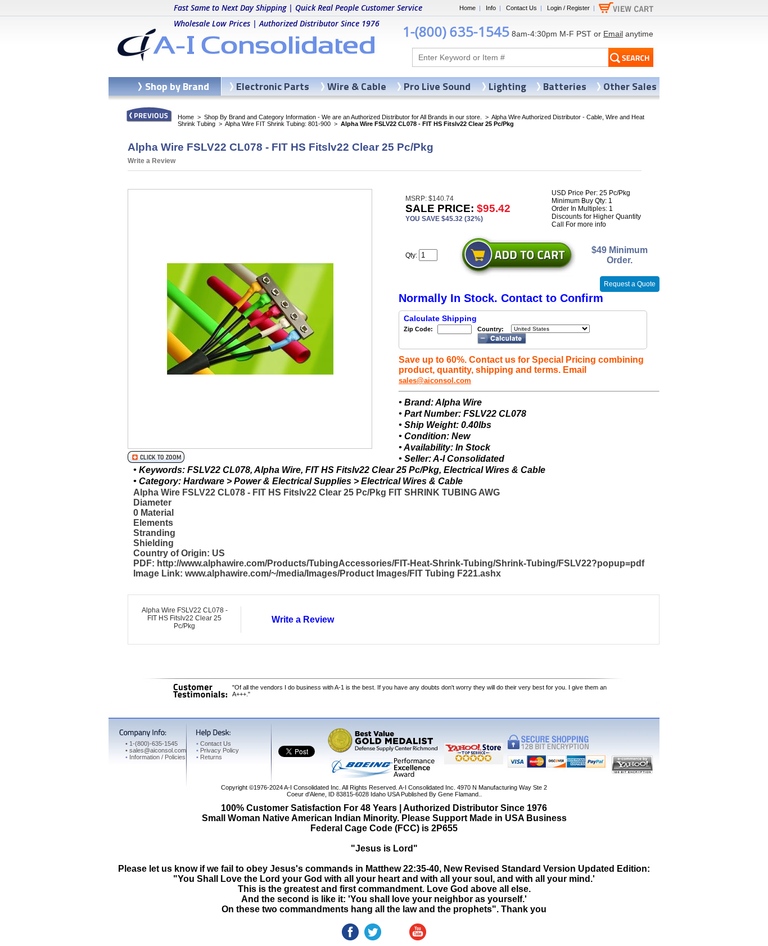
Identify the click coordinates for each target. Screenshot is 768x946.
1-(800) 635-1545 (456, 31)
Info (491, 7)
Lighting (507, 86)
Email (613, 33)
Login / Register (568, 7)
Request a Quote (630, 284)
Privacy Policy (217, 750)
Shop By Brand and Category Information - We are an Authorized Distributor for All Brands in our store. (343, 117)
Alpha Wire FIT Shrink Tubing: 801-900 (278, 123)
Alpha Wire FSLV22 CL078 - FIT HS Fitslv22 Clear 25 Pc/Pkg (185, 618)
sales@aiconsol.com (435, 380)
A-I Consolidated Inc (311, 787)
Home (467, 7)
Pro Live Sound (437, 86)
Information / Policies (155, 757)
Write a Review (151, 161)
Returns (209, 757)
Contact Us (521, 7)
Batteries (564, 86)
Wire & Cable (356, 86)
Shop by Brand (177, 86)
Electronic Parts (272, 86)
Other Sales (630, 86)
